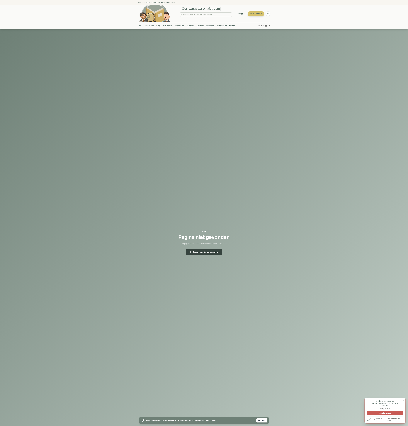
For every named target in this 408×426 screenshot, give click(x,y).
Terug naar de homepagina (204, 252)
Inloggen (241, 14)
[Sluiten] (403, 400)
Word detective (256, 14)
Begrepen (262, 420)
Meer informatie (385, 413)
